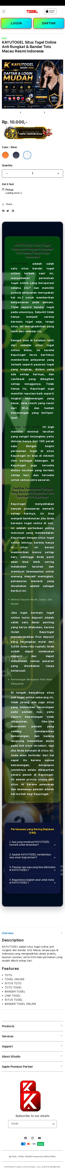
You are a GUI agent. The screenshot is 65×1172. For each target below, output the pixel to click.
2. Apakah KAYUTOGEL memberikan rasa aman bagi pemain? (30, 856)
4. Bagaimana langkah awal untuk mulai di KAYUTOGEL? (31, 881)
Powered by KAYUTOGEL (44, 1157)
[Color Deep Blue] (16, 155)
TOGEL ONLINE (25, 1157)
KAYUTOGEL (19, 263)
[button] (4, 11)
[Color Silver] (27, 155)
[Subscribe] (53, 1124)
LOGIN (16, 23)
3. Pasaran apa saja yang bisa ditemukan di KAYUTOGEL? (32, 868)
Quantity (7, 165)
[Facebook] (4, 211)
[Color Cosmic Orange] (5, 155)
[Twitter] (8, 211)
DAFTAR (49, 23)
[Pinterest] (14, 211)
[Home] (27, 11)
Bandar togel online (26, 426)
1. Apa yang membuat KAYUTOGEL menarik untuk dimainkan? (29, 843)
